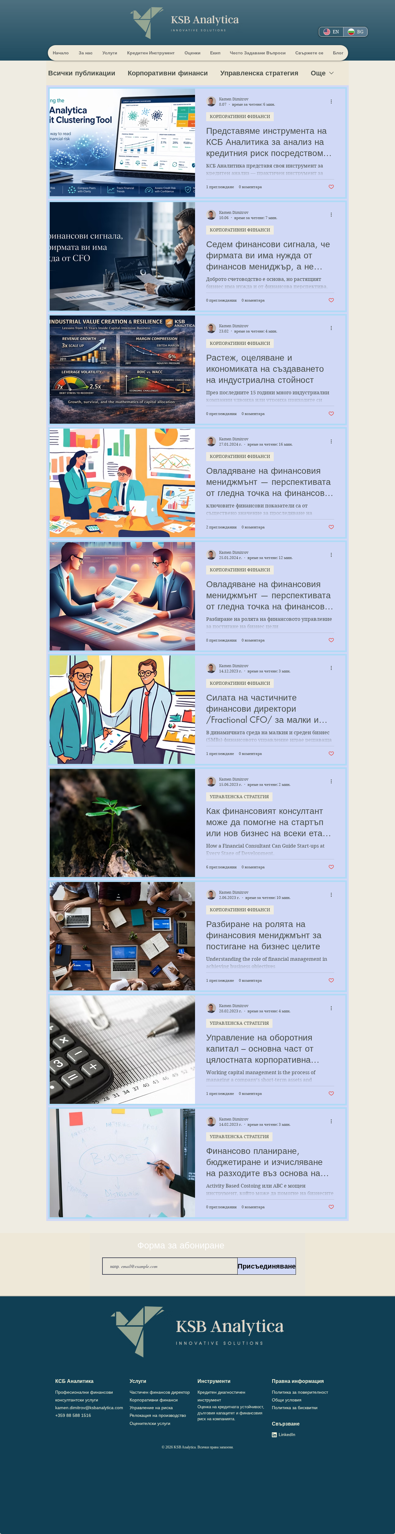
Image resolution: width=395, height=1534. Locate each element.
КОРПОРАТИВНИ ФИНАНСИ (240, 116)
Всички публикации (81, 73)
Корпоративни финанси (168, 73)
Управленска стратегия (259, 73)
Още (318, 73)
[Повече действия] (333, 101)
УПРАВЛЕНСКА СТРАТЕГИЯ (239, 796)
